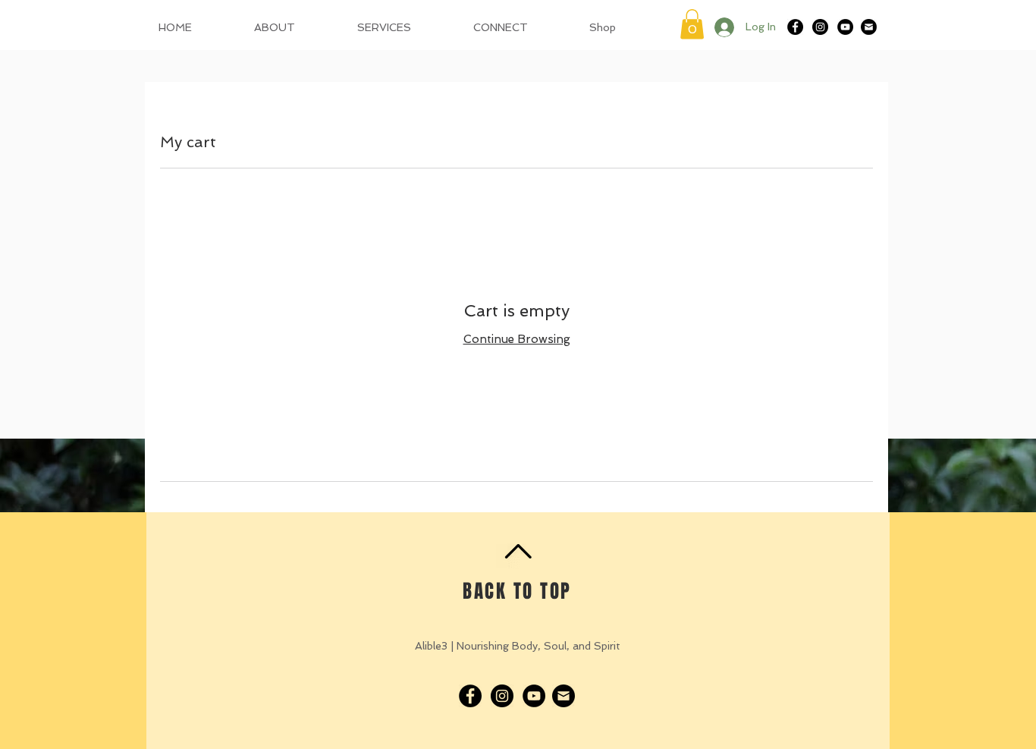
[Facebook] (795, 27)
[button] (692, 24)
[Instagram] (820, 27)
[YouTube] (845, 27)
